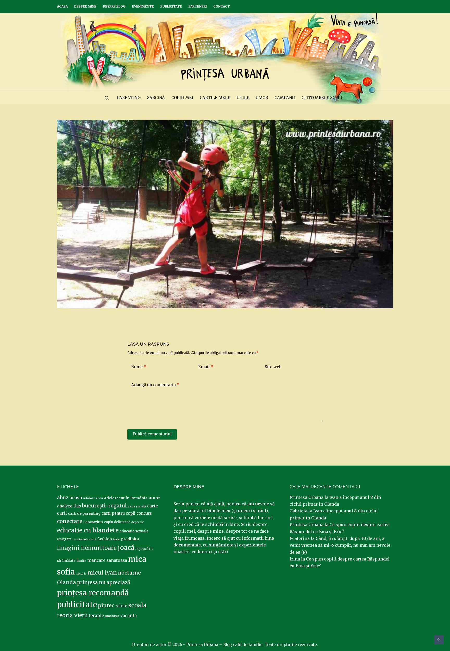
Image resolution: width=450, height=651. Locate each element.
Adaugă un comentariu (155, 384)
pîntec (106, 605)
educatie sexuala (134, 531)
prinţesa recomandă (93, 592)
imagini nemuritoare (87, 547)
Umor (262, 97)
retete (121, 605)
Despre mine (85, 6)
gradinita (130, 539)
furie (116, 539)
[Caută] (107, 98)
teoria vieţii (72, 615)
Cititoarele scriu (322, 97)
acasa (76, 498)
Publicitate (171, 6)
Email (205, 366)
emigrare (64, 539)
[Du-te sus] (438, 639)
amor (154, 497)
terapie (96, 615)
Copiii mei (182, 97)
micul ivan (102, 572)
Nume (138, 366)
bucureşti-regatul (104, 505)
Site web (273, 366)
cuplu (108, 522)
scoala (137, 605)
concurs (144, 513)
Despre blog (114, 6)
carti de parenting (84, 513)
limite (81, 561)
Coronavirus (93, 522)
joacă (126, 548)
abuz (62, 498)
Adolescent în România (126, 498)
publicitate (77, 604)
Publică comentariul (152, 433)
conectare (69, 521)
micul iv (81, 573)
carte (152, 505)
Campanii (284, 97)
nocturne (129, 573)
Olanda (66, 582)
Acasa (62, 6)
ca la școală (137, 506)
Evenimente (143, 6)
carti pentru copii (118, 513)
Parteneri (198, 6)
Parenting (129, 97)
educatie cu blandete (87, 530)
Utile (243, 97)
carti (62, 513)
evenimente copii (84, 539)
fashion (104, 539)
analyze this (69, 506)
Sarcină (156, 97)
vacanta (128, 615)
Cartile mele (215, 97)
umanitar (112, 616)
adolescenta (93, 498)
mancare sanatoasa (107, 560)
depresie (137, 522)
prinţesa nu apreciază (103, 582)
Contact (221, 6)
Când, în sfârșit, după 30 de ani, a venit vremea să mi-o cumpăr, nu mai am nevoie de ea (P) (340, 545)
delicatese (122, 522)
